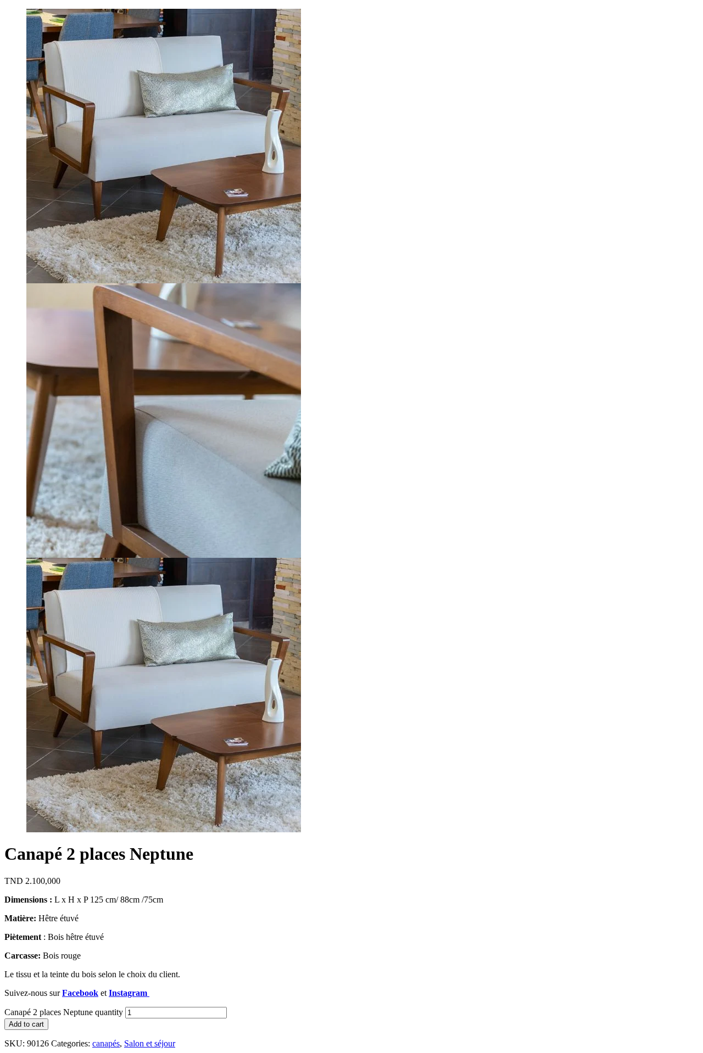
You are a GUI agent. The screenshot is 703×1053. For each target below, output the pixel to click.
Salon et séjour (149, 1043)
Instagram (129, 993)
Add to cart (26, 1024)
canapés (106, 1043)
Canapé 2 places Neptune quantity (63, 1012)
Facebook (80, 993)
